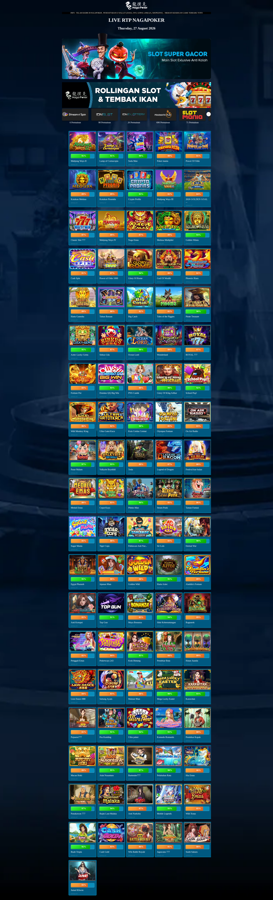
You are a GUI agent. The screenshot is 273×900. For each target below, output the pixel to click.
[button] (208, 114)
